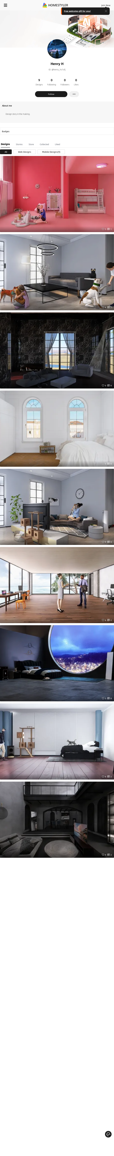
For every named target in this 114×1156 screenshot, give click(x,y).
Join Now (105, 5)
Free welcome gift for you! (77, 11)
